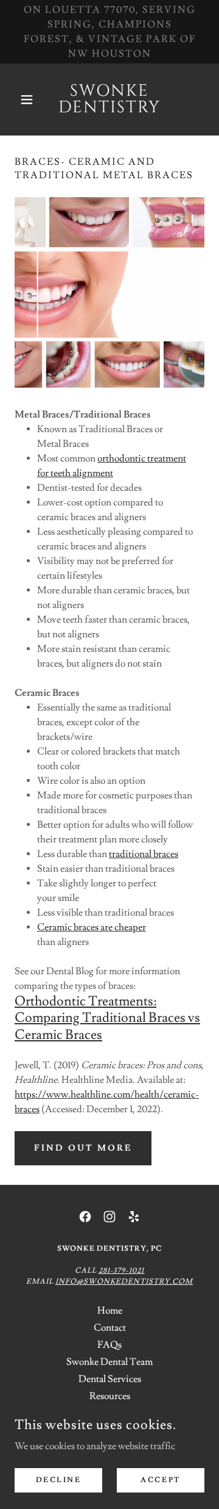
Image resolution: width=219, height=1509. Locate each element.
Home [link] (109, 1311)
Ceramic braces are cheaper (91, 927)
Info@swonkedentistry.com (124, 1281)
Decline (59, 1480)
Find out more (83, 1148)
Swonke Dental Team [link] (109, 1362)
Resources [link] (109, 1396)
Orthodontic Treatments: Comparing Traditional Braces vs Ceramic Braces (107, 1018)
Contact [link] (110, 1328)
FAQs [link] (109, 1345)
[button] (29, 99)
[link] (109, 99)
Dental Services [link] (109, 1379)
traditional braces (143, 854)
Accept (160, 1480)
